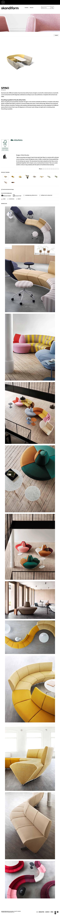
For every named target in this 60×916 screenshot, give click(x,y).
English (31, 7)
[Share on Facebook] (43, 169)
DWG (4, 199)
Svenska (26, 7)
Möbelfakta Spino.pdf (46, 195)
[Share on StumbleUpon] (47, 169)
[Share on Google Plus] (51, 169)
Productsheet (7, 195)
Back (56, 35)
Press (52, 911)
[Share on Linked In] (49, 169)
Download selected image (8, 189)
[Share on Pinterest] (56, 169)
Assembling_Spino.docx (31, 195)
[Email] (58, 169)
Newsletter (41, 911)
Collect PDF (18, 195)
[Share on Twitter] (45, 169)
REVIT (19, 199)
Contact (47, 911)
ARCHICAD (11, 199)
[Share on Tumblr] (54, 169)
